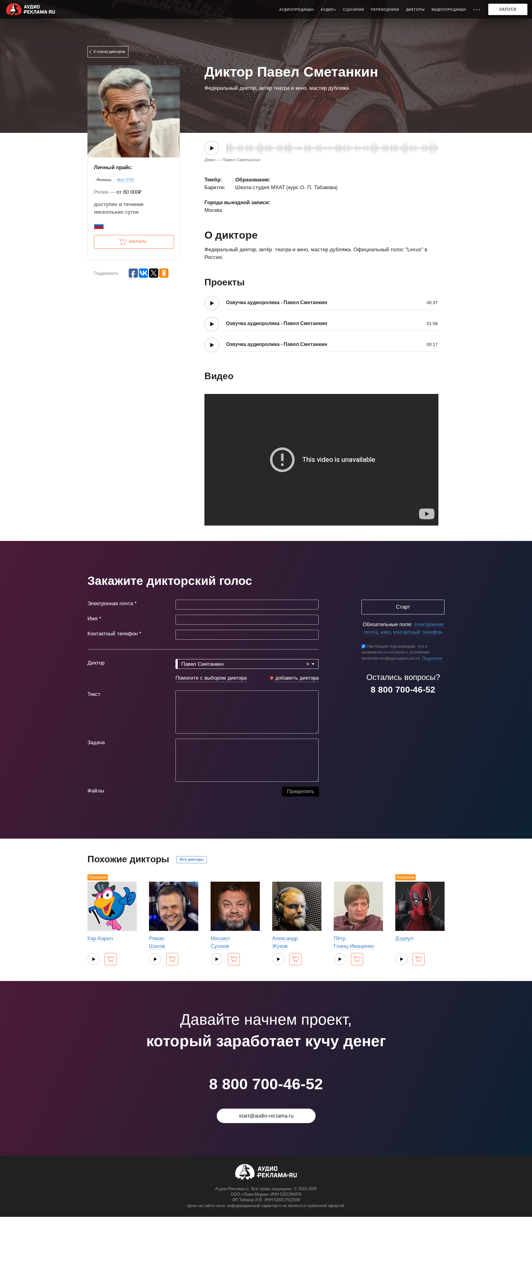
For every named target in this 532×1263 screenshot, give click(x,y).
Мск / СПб (125, 180)
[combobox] (247, 664)
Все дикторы (192, 859)
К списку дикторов (109, 52)
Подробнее (432, 658)
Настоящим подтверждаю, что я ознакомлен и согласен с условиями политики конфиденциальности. (395, 652)
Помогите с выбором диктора (211, 678)
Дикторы (415, 9)
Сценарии (353, 9)
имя (385, 632)
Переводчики (385, 9)
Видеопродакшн (449, 9)
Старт (403, 607)
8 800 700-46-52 (403, 689)
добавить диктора (297, 678)
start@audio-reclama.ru (266, 1116)
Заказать (138, 242)
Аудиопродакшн (296, 9)
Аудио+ (328, 9)
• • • (476, 9)
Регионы (104, 180)
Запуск (508, 9)
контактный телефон (417, 632)
